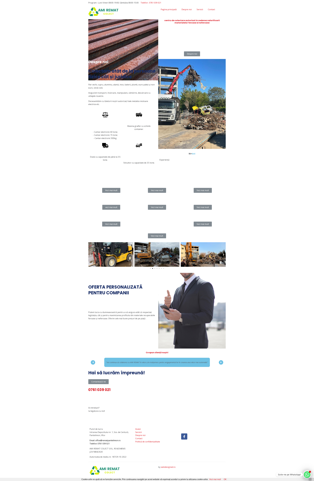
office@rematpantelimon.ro (108, 443)
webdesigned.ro (168, 470)
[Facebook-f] (184, 439)
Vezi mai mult (215, 479)
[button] (150, 268)
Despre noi (187, 9)
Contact (211, 9)
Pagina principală (169, 9)
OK (225, 479)
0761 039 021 (104, 446)
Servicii (200, 9)
